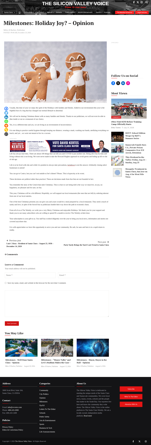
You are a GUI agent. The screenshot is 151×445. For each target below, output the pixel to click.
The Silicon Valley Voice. (24, 441)
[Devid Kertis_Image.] (59, 146)
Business (107, 12)
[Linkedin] (6, 117)
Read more (88, 416)
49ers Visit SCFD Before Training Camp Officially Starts (126, 122)
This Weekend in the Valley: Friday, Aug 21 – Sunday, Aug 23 (136, 160)
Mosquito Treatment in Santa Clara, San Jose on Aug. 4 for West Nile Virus (136, 173)
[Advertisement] (129, 58)
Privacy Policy (7, 427)
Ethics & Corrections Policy (12, 430)
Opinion (49, 12)
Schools (59, 12)
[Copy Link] (6, 130)
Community (28, 12)
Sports (98, 12)
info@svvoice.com (15, 407)
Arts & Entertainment (85, 12)
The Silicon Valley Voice (75, 3)
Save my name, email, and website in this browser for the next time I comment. (37, 283)
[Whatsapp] (6, 121)
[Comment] (6, 134)
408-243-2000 (13, 410)
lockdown (71, 165)
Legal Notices (142, 12)
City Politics (40, 12)
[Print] (6, 125)
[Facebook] (6, 109)
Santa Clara (8, 12)
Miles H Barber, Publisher (14, 30)
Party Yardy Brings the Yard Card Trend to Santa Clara (86, 245)
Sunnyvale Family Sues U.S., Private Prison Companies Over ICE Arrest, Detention (135, 149)
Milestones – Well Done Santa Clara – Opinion (19, 361)
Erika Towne (116, 128)
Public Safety (70, 12)
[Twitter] (6, 113)
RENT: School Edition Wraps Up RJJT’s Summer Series (135, 136)
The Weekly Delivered (124, 12)
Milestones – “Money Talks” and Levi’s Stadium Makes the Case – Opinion (56, 363)
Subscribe (131, 389)
